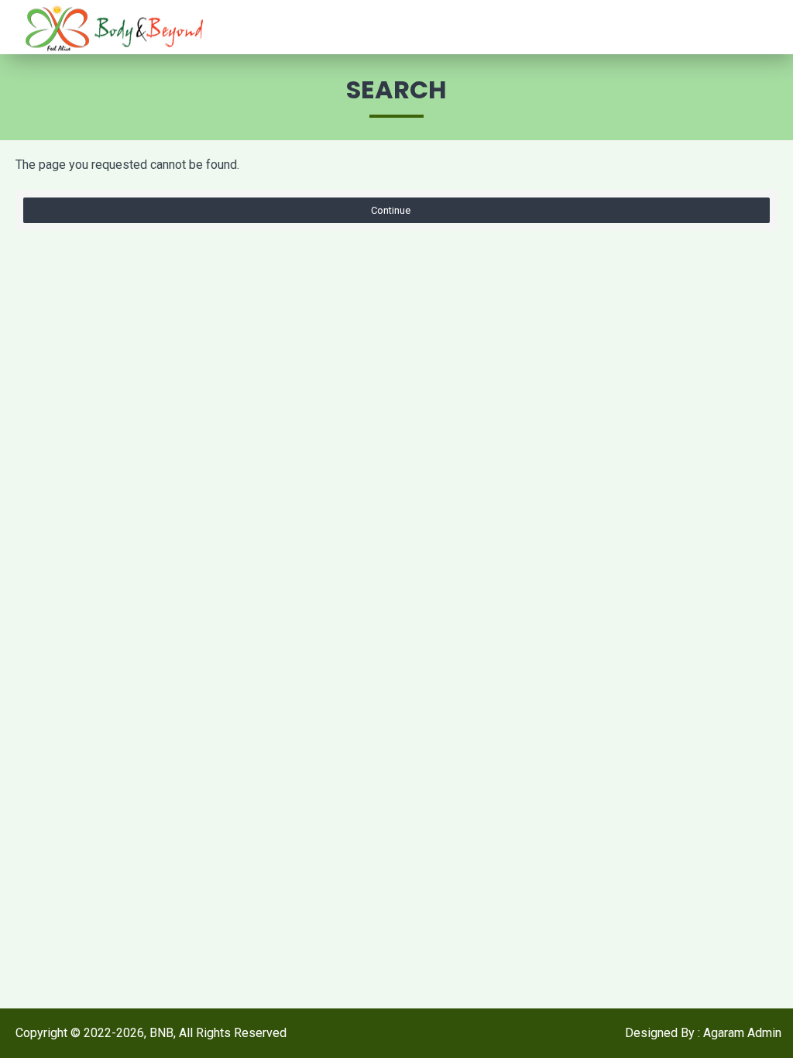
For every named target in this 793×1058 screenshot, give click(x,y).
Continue (390, 210)
